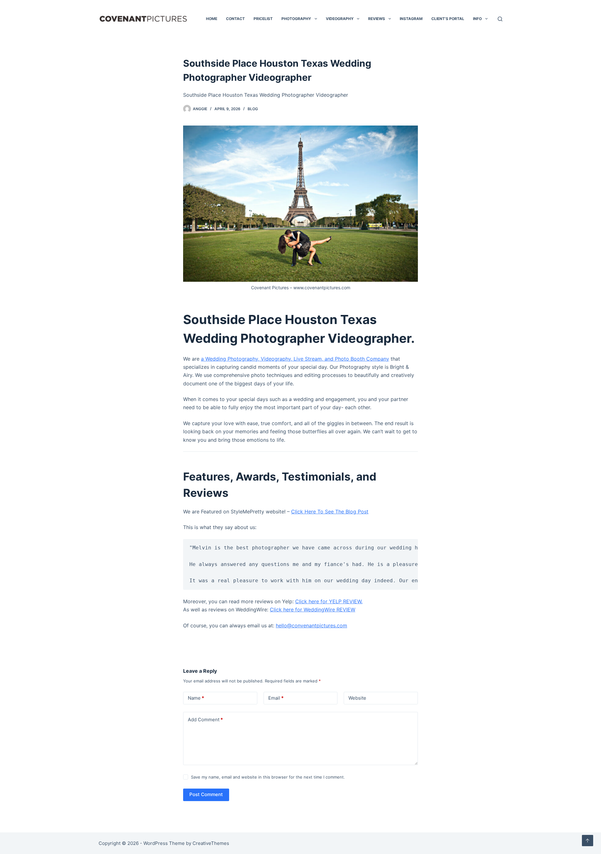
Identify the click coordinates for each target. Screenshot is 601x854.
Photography (296, 18)
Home (211, 18)
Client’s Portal (447, 18)
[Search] (500, 19)
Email (276, 698)
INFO (477, 18)
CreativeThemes (211, 843)
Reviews (376, 18)
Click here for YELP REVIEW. (328, 601)
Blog (253, 108)
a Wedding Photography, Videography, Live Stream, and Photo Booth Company (295, 359)
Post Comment (206, 794)
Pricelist (263, 18)
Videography (340, 18)
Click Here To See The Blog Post (329, 511)
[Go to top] (587, 840)
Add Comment (205, 720)
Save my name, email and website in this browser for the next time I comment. (268, 776)
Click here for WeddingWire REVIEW (312, 609)
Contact (235, 18)
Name (196, 698)
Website (357, 698)
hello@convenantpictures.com (311, 625)
